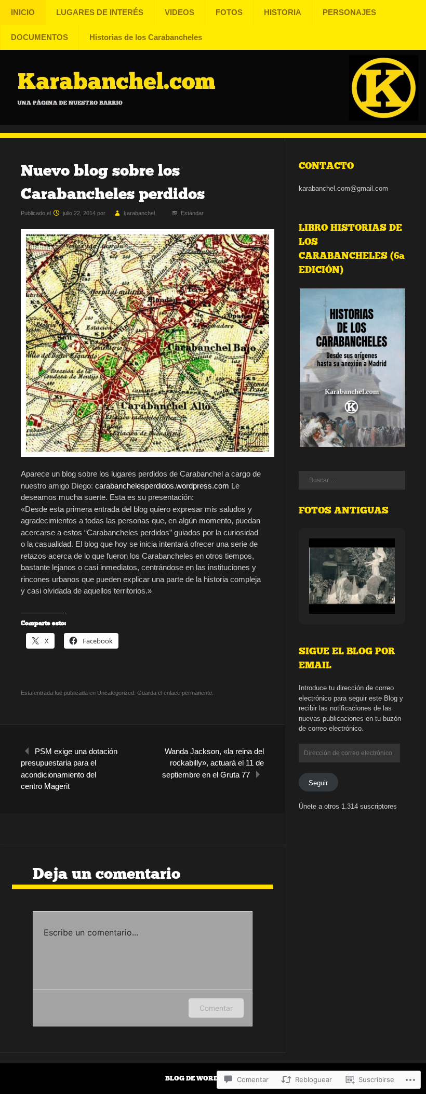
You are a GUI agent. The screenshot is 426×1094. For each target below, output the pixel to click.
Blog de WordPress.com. (213, 1078)
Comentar (216, 1008)
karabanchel (139, 213)
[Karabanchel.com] (213, 121)
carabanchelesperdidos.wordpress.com (162, 485)
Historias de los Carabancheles (145, 37)
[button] (352, 368)
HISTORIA (282, 12)
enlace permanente (188, 693)
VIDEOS (179, 12)
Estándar (192, 213)
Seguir (318, 783)
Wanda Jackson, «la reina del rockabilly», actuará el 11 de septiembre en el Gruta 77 (213, 763)
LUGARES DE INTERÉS (99, 12)
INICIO (23, 12)
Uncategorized (115, 693)
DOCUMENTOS (39, 37)
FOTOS (229, 12)
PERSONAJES (349, 12)
